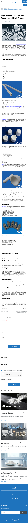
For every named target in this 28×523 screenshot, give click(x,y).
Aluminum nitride (5, 119)
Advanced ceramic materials (21, 44)
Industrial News (6, 8)
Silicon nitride (4, 206)
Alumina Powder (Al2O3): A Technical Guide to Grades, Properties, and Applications (12, 413)
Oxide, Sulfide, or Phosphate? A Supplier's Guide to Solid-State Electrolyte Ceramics (13, 473)
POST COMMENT (14, 346)
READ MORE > (4, 420)
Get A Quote (25, 1)
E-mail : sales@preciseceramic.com (14, 492)
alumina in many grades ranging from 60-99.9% (14, 106)
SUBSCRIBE (14, 384)
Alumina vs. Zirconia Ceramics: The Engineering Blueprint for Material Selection (13, 443)
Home (2, 8)
